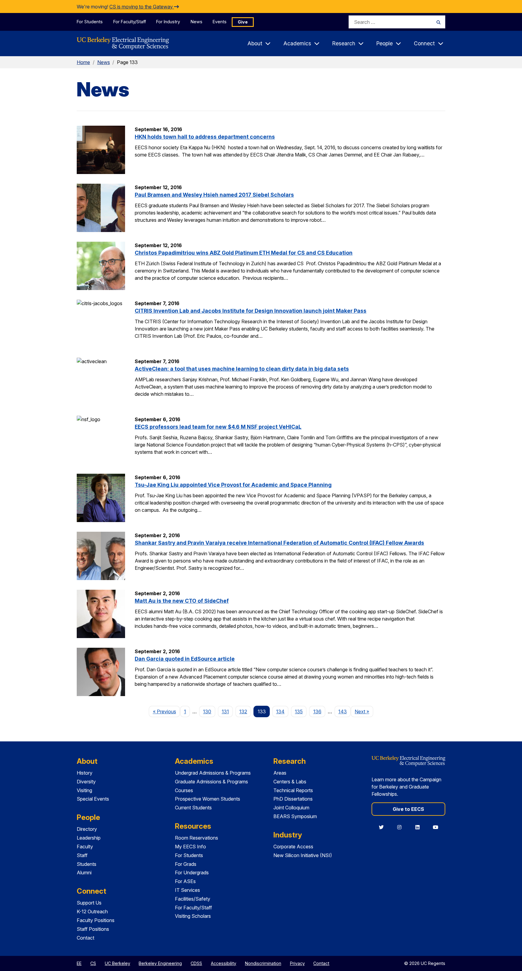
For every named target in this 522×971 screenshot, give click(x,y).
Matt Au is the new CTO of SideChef (182, 601)
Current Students (193, 808)
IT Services (187, 890)
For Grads (185, 864)
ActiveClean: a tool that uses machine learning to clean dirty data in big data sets (242, 369)
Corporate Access (293, 847)
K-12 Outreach (92, 911)
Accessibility (223, 963)
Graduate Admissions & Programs (211, 782)
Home (83, 62)
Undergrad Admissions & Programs (213, 773)
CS (93, 963)
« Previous (166, 711)
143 (342, 711)
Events (220, 21)
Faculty (85, 847)
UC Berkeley (117, 963)
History (84, 773)
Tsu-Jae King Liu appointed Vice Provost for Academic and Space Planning (233, 485)
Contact (85, 938)
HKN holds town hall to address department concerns (205, 137)
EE (79, 963)
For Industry (168, 21)
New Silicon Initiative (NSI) (302, 855)
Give (243, 21)
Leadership (89, 838)
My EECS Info (190, 847)
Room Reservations (196, 838)
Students (86, 864)
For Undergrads (192, 872)
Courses (184, 790)
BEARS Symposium (295, 816)
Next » (364, 711)
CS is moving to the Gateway (141, 7)
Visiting (84, 790)
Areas (279, 773)
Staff (82, 855)
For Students (90, 21)
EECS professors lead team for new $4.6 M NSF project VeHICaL (218, 427)
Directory (87, 829)
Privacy (297, 963)
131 (225, 711)
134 (280, 711)
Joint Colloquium (291, 808)
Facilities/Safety (192, 899)
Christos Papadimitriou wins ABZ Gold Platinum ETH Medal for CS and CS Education (244, 253)
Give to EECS (408, 809)
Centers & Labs (289, 782)
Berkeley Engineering (160, 963)
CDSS (196, 963)
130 (207, 711)
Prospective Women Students (207, 799)
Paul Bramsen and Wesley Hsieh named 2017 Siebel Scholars (214, 195)
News (196, 21)
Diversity (86, 782)
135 (299, 711)
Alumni (84, 872)
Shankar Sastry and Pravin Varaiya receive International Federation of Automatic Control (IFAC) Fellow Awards (279, 543)
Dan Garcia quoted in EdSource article (185, 659)
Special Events (93, 799)
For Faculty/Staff (129, 21)
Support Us (89, 903)
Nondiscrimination (263, 963)
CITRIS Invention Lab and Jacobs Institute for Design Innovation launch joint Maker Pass (250, 311)
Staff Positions (93, 929)
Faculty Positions (95, 920)
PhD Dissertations (293, 799)
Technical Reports (293, 790)
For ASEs (185, 881)
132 (243, 711)
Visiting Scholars (193, 916)
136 (317, 711)
